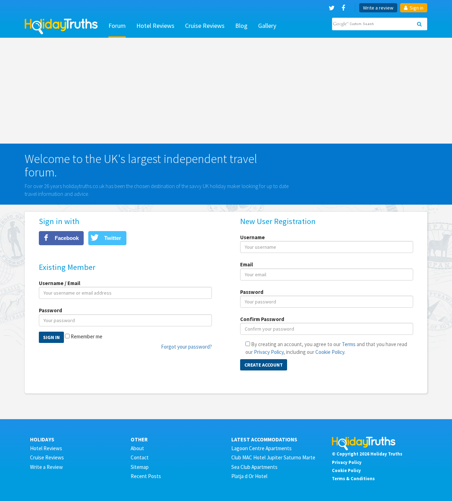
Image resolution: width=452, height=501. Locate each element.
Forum (117, 26)
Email (246, 264)
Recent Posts (146, 476)
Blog (241, 26)
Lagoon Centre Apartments (261, 448)
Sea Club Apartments (254, 467)
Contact (140, 457)
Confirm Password (262, 319)
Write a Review (46, 467)
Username (252, 237)
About (137, 448)
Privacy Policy (269, 352)
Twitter (112, 238)
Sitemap (140, 467)
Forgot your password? (186, 346)
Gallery (267, 26)
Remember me (86, 336)
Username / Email (59, 283)
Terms (349, 344)
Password (50, 310)
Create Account (263, 365)
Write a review (378, 8)
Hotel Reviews (155, 26)
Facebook (67, 238)
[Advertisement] (226, 90)
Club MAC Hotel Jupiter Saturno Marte (273, 457)
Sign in (416, 8)
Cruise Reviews (205, 26)
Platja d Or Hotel (249, 476)
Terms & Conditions (353, 478)
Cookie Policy (329, 352)
